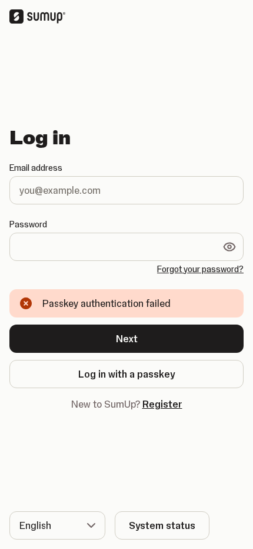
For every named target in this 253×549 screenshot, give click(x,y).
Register (162, 404)
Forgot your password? (200, 269)
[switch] (229, 247)
